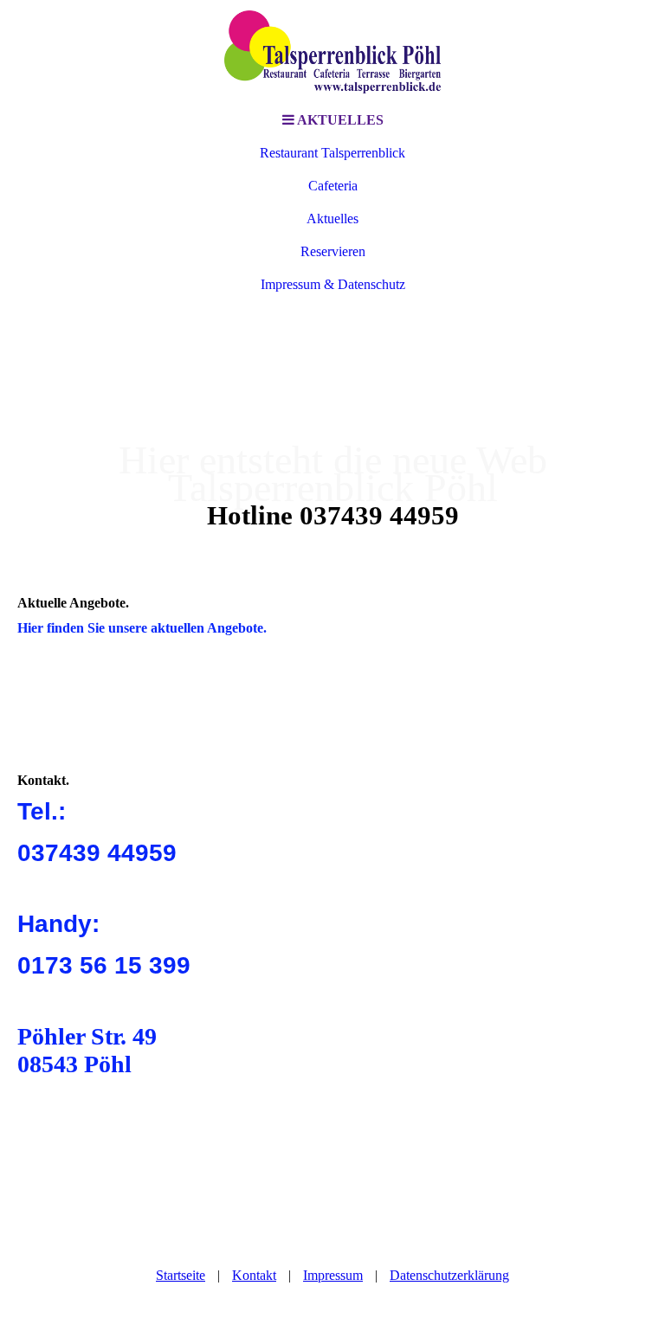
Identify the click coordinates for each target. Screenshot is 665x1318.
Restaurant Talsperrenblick (332, 152)
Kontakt (254, 1275)
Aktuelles (332, 218)
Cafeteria (333, 185)
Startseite (180, 1275)
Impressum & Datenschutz (333, 284)
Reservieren (332, 251)
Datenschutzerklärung (449, 1275)
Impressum (333, 1275)
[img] (332, 52)
